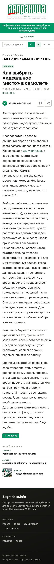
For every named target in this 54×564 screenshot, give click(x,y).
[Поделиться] (48, 103)
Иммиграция (31, 523)
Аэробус (19, 55)
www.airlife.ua (32, 151)
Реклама (7, 540)
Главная (7, 55)
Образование (12, 528)
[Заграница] (27, 11)
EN (49, 44)
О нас (19, 540)
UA (44, 44)
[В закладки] (40, 103)
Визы (17, 523)
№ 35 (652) (8, 93)
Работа (6, 523)
